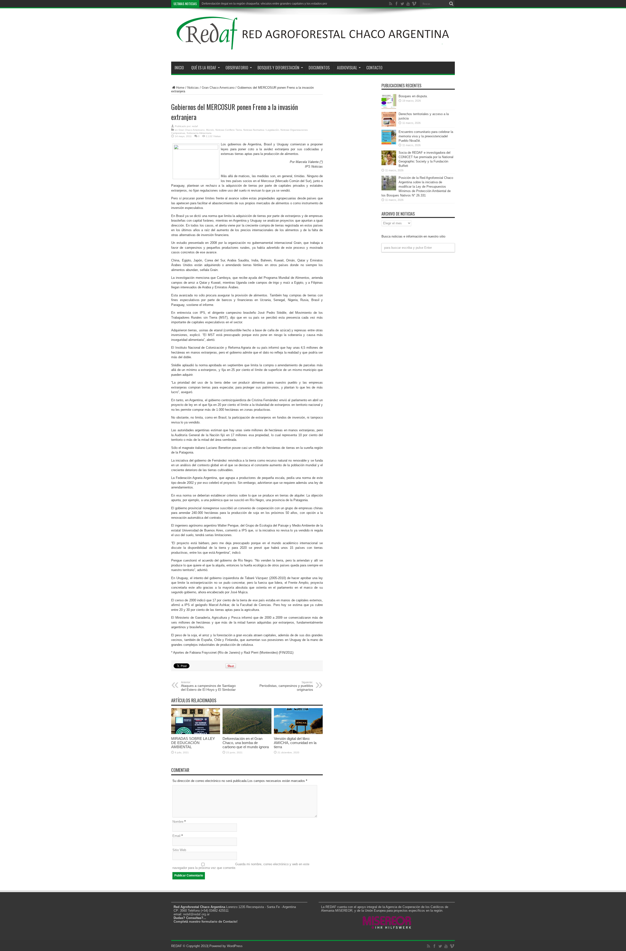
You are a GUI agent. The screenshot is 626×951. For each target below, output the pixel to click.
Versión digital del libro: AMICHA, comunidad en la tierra (295, 742)
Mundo (210, 130)
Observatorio (236, 68)
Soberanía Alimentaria (199, 133)
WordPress (235, 946)
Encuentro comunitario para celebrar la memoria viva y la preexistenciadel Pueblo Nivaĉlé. (426, 136)
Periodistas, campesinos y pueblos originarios (286, 686)
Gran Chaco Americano (218, 87)
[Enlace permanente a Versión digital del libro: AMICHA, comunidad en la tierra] (298, 733)
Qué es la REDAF (203, 68)
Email (176, 836)
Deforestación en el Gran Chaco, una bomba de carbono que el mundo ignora (246, 742)
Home (180, 87)
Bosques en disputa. (413, 96)
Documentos (319, 68)
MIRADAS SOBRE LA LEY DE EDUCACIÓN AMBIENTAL (193, 742)
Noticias (193, 87)
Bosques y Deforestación (278, 68)
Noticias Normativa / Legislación (261, 130)
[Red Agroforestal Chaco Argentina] (313, 49)
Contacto (374, 68)
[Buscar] (451, 3)
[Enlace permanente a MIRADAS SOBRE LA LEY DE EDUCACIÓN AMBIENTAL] (195, 733)
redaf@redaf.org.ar (196, 914)
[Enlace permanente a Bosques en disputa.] (388, 107)
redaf (195, 126)
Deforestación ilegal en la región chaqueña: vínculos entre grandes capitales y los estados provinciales (270, 3)
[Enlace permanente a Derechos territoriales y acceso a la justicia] (388, 125)
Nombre (177, 821)
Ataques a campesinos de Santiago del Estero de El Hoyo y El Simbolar (208, 686)
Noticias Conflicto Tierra (228, 130)
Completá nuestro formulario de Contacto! (205, 921)
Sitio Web (179, 850)
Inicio (179, 68)
